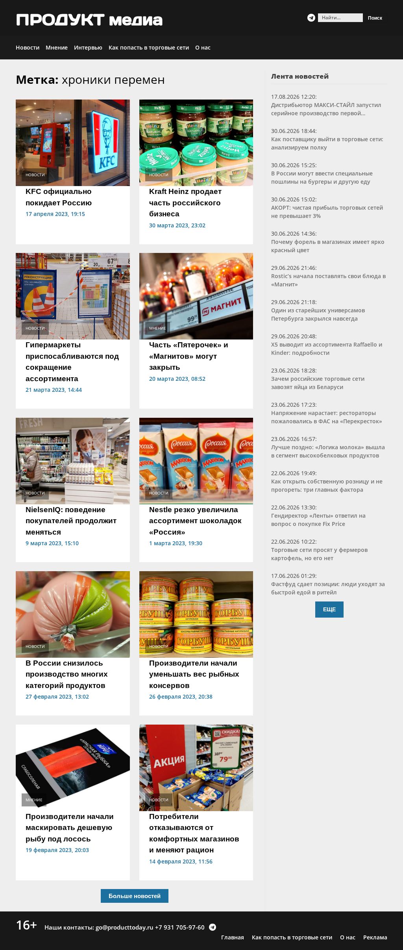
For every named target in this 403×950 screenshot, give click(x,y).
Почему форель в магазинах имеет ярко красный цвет (328, 246)
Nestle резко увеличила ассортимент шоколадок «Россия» (195, 520)
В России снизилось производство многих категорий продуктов (67, 674)
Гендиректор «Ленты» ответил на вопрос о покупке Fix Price (318, 520)
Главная (232, 937)
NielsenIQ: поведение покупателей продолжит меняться (71, 520)
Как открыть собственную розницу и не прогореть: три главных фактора (327, 485)
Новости (27, 47)
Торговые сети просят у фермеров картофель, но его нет (319, 554)
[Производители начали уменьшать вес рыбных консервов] (196, 614)
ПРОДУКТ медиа (89, 19)
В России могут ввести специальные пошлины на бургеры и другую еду (322, 177)
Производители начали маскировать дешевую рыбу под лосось (70, 827)
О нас (203, 47)
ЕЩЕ (329, 609)
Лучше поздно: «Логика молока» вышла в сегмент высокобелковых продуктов (328, 451)
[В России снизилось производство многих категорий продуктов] (73, 614)
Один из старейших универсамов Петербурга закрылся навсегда (318, 314)
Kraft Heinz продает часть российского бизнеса (185, 202)
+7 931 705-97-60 (180, 927)
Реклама (375, 937)
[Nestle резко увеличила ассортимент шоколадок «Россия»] (196, 460)
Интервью (88, 47)
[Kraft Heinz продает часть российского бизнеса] (196, 142)
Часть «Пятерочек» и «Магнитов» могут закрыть (188, 356)
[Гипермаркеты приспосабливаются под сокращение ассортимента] (73, 295)
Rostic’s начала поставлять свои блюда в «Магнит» (328, 280)
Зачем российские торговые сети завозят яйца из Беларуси (317, 383)
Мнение (57, 47)
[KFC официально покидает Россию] (73, 142)
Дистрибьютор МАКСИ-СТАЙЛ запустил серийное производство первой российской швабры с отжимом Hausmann (326, 109)
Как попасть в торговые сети (149, 47)
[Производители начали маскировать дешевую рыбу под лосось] (73, 767)
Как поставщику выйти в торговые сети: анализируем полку (327, 143)
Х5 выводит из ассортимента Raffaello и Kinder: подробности (326, 348)
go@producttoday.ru (124, 927)
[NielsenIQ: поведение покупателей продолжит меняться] (73, 460)
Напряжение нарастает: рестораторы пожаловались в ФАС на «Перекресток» (326, 417)
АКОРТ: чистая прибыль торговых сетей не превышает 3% (327, 212)
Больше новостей (135, 896)
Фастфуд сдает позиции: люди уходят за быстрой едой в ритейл (328, 588)
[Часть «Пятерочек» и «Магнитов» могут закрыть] (196, 295)
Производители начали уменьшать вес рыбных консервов (194, 674)
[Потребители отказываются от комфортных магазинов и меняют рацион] (196, 767)
